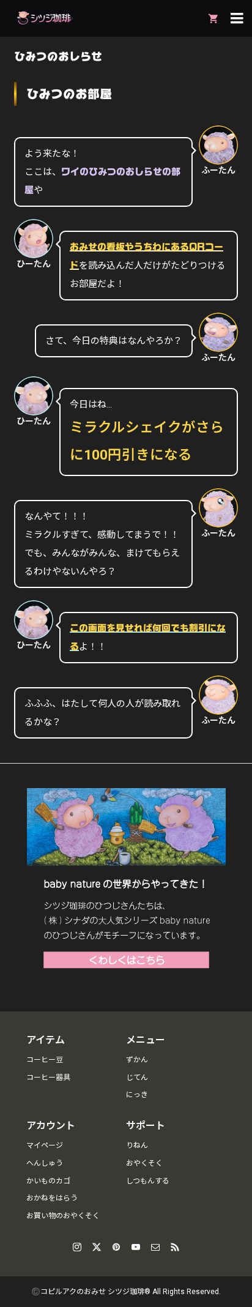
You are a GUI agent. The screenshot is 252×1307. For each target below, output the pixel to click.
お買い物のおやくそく (63, 1216)
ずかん (137, 1060)
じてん (137, 1077)
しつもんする (147, 1181)
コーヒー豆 (44, 1060)
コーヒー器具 (48, 1077)
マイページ (44, 1145)
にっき (137, 1094)
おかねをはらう (52, 1198)
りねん (137, 1145)
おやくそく (144, 1163)
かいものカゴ (48, 1181)
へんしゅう (44, 1163)
